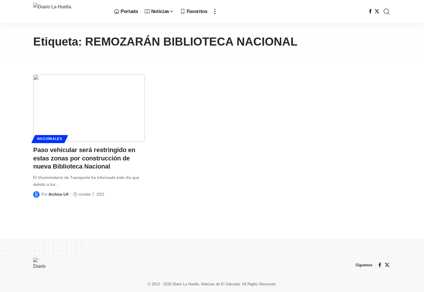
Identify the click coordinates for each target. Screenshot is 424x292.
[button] (215, 11)
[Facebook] (370, 11)
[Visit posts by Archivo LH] (36, 194)
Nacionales (49, 139)
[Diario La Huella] (69, 11)
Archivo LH (58, 194)
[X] (377, 11)
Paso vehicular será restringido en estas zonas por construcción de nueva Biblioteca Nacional (84, 158)
